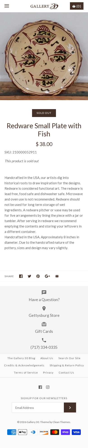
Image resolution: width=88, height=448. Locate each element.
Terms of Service (26, 372)
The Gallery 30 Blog (21, 358)
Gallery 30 (33, 422)
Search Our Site (69, 358)
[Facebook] (40, 387)
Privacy (48, 372)
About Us (46, 358)
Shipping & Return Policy (67, 365)
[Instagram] (47, 387)
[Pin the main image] (38, 276)
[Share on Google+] (47, 276)
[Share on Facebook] (21, 276)
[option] (44, 56)
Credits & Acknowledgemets (24, 365)
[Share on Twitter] (29, 276)
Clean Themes (61, 422)
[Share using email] (57, 276)
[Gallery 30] (44, 6)
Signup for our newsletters (44, 398)
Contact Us (66, 372)
